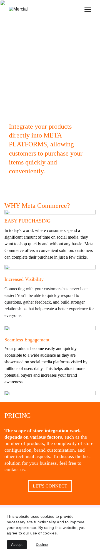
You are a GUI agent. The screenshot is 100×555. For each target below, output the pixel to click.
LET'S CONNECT (50, 486)
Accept (16, 544)
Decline (42, 544)
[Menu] (87, 9)
